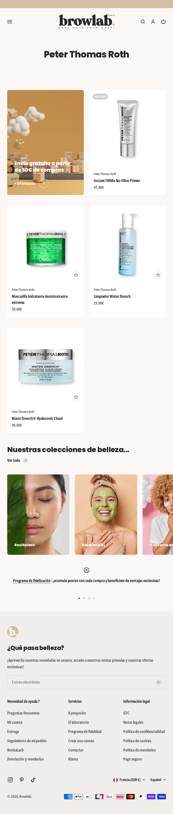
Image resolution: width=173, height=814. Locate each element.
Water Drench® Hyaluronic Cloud (37, 418)
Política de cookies (137, 740)
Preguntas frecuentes (23, 713)
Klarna (73, 759)
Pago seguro (132, 759)
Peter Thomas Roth (105, 174)
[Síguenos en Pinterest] (22, 780)
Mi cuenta (14, 722)
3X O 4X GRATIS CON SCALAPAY (86, 4)
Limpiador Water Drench (112, 296)
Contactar (75, 750)
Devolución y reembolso (25, 759)
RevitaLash (15, 750)
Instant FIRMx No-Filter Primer (117, 180)
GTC (126, 713)
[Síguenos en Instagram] (10, 780)
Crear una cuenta (81, 740)
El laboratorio (78, 722)
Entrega (13, 731)
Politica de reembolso (139, 750)
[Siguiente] (136, 4)
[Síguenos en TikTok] (33, 780)
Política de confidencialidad (144, 731)
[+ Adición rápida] (76, 275)
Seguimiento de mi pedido (27, 740)
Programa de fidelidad (85, 731)
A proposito (77, 713)
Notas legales (133, 722)
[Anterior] (36, 4)
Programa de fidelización (31, 580)
